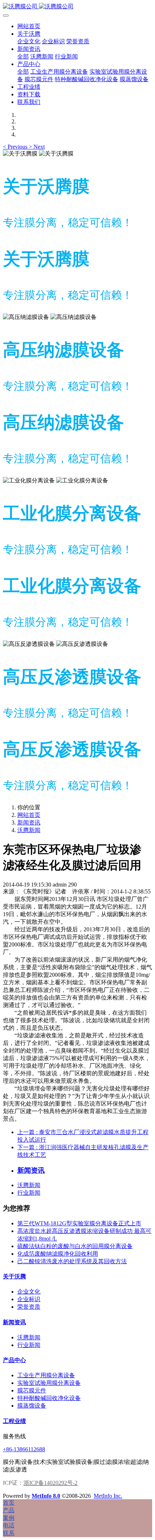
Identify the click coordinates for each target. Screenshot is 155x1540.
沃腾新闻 (28, 830)
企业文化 (28, 1292)
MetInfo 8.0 (46, 1496)
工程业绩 (14, 1421)
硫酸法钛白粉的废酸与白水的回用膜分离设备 (75, 1246)
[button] (16, 147)
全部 (23, 56)
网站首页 (28, 26)
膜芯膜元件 (31, 1390)
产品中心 (14, 1360)
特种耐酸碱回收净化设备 (49, 1398)
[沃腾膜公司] (77, 6)
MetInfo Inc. (108, 1496)
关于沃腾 (14, 1276)
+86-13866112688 (24, 1449)
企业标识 (28, 1299)
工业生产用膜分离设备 (46, 1375)
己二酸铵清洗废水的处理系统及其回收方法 (72, 1261)
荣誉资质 (28, 1307)
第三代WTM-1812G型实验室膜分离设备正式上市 (79, 1223)
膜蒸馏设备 (31, 1406)
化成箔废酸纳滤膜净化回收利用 (57, 1254)
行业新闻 (28, 1193)
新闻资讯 (28, 822)
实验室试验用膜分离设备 (49, 1383)
